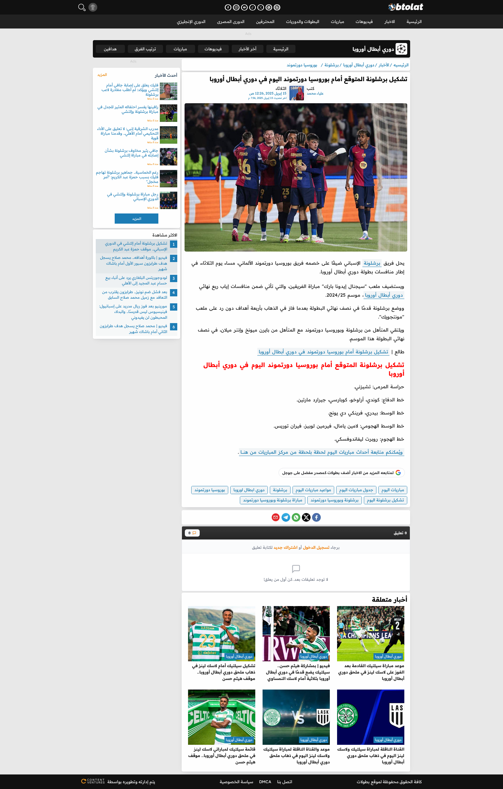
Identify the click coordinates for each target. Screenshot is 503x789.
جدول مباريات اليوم (356, 489)
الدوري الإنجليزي (191, 21)
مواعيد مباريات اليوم (313, 489)
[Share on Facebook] (316, 517)
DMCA (265, 781)
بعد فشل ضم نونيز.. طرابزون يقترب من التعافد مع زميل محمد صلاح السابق (134, 294)
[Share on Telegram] (285, 517)
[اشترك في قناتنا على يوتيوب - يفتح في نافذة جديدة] (244, 7)
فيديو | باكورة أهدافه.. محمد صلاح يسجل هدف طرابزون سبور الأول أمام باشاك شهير (133, 263)
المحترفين (265, 21)
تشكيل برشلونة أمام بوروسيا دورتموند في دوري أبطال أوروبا (323, 352)
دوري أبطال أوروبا (384, 295)
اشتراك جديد (285, 547)
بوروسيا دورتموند (209, 489)
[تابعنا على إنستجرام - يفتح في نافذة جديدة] (236, 7)
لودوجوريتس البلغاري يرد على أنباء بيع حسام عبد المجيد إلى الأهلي (136, 280)
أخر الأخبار (247, 48)
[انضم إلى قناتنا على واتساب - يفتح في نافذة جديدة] (268, 7)
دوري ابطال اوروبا (249, 489)
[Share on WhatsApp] (296, 517)
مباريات (337, 21)
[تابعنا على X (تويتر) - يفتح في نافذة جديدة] (260, 7)
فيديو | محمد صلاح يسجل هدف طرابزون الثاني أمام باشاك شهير (133, 328)
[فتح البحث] (82, 7)
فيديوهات (364, 21)
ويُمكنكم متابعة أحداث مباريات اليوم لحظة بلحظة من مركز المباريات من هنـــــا (321, 452)
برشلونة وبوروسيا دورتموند (335, 500)
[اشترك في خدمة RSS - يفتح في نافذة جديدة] (277, 7)
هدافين (110, 48)
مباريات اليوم (393, 489)
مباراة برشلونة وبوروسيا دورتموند (272, 500)
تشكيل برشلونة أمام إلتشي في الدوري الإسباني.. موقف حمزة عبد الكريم (136, 246)
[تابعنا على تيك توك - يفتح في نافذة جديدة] (252, 7)
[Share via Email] (275, 517)
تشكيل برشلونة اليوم (385, 500)
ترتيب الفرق (145, 48)
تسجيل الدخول (316, 547)
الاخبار (390, 21)
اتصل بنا (284, 781)
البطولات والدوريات (302, 21)
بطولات (363, 781)
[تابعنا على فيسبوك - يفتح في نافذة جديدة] (228, 7)
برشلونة (372, 263)
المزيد (102, 74)
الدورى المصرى (231, 21)
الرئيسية (414, 21)
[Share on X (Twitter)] (306, 517)
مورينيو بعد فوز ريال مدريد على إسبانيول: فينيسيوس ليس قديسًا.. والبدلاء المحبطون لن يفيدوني (133, 311)
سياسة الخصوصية (236, 781)
